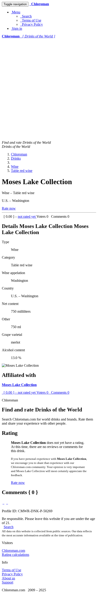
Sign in (16, 28)
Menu (15, 12)
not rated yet (27, 216)
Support (7, 582)
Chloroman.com (13, 550)
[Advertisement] (49, 89)
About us (8, 578)
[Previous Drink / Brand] (3, 503)
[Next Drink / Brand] (7, 503)
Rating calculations (15, 555)
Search (26, 16)
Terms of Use (30, 20)
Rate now (9, 208)
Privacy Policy (31, 24)
